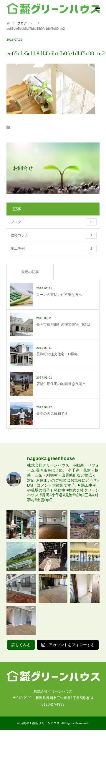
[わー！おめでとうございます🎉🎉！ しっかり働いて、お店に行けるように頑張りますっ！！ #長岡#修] (85, 556)
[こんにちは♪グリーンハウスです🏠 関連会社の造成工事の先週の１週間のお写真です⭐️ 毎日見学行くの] (85, 524)
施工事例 (51, 248)
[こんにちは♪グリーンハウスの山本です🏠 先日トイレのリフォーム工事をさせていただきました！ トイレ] (53, 556)
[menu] (97, 9)
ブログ (22, 23)
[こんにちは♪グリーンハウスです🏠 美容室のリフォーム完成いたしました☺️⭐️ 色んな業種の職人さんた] (21, 620)
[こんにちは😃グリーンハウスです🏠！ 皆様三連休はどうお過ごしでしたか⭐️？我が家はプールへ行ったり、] (85, 588)
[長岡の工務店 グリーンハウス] (53, 8)
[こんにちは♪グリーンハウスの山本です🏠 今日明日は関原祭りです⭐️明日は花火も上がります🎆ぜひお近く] (53, 524)
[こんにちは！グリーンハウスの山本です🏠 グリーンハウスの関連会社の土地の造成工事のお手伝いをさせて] (21, 556)
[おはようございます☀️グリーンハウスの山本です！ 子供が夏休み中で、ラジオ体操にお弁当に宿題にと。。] (21, 588)
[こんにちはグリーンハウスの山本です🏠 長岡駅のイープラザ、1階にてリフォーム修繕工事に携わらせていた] (53, 588)
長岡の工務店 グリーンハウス (39, 723)
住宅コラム (51, 235)
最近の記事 (30, 272)
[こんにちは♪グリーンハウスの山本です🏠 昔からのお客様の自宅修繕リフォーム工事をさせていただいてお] (21, 524)
